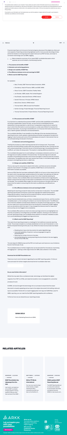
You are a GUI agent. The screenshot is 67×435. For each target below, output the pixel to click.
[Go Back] (33, 43)
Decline (57, 17)
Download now (15, 266)
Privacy (56, 419)
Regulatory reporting (30, 423)
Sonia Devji (8, 25)
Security (56, 421)
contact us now (44, 297)
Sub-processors (58, 422)
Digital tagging (28, 424)
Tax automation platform (31, 421)
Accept (46, 17)
